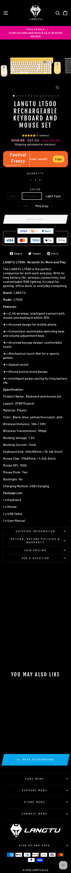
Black (14, 196)
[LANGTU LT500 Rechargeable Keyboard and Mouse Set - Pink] (19, 732)
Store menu (34, 802)
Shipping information (35, 531)
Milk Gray (42, 206)
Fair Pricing (35, 550)
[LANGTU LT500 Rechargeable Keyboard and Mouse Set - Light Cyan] (15, 732)
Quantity (35, 173)
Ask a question (36, 558)
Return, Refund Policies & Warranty (35, 540)
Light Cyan (53, 196)
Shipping (20, 144)
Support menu (35, 790)
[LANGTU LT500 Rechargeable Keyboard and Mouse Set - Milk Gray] (23, 732)
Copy (58, 159)
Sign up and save (34, 845)
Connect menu (35, 813)
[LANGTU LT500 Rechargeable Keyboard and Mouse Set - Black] (7, 732)
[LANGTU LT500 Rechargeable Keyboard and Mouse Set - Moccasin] (11, 732)
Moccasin (32, 196)
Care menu (34, 778)
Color (35, 189)
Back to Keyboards (38, 759)
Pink (25, 206)
